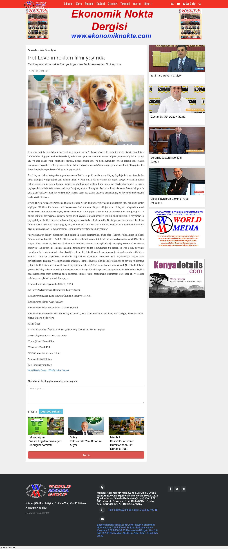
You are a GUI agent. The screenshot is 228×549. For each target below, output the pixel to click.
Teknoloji (125, 4)
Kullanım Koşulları (36, 507)
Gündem (68, 4)
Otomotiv (112, 4)
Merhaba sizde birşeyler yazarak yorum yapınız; (53, 381)
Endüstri (100, 4)
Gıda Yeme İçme (48, 50)
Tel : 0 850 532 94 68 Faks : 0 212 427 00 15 (133, 510)
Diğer (147, 4)
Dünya (79, 4)
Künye (29, 503)
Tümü (86, 455)
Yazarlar (137, 4)
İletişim (49, 503)
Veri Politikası (78, 503)
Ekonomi (89, 4)
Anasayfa (32, 50)
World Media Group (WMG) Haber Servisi (48, 370)
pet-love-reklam (51, 411)
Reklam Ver (61, 503)
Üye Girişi (190, 4)
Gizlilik (39, 503)
